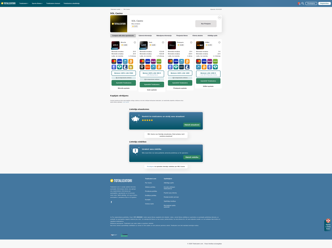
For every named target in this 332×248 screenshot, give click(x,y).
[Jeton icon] (147, 67)
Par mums (148, 183)
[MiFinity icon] (125, 61)
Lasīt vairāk (126, 102)
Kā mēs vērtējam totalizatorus (169, 187)
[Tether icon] (119, 67)
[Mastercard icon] (114, 61)
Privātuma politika (151, 191)
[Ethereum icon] (114, 67)
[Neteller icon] (159, 61)
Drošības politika (150, 195)
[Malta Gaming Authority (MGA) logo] (113, 235)
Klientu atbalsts (198, 35)
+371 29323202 (138, 217)
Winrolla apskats (124, 88)
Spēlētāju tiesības (170, 201)
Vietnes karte (149, 204)
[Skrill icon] (153, 61)
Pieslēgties (311, 3)
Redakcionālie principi (171, 197)
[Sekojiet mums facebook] (111, 202)
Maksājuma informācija (164, 35)
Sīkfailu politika (150, 187)
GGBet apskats (208, 86)
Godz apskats (152, 90)
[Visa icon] (119, 61)
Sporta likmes (37, 3)
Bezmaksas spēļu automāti (170, 206)
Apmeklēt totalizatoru (123, 83)
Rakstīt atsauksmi (192, 125)
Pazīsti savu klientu (170, 193)
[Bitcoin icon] (130, 61)
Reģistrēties (324, 3)
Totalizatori (23, 3)
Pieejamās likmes (182, 35)
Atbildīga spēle (212, 35)
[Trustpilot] (124, 235)
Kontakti (148, 199)
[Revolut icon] (142, 67)
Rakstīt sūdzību (192, 157)
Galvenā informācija (145, 35)
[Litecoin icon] (125, 67)
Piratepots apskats (180, 88)
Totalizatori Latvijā (115, 9)
